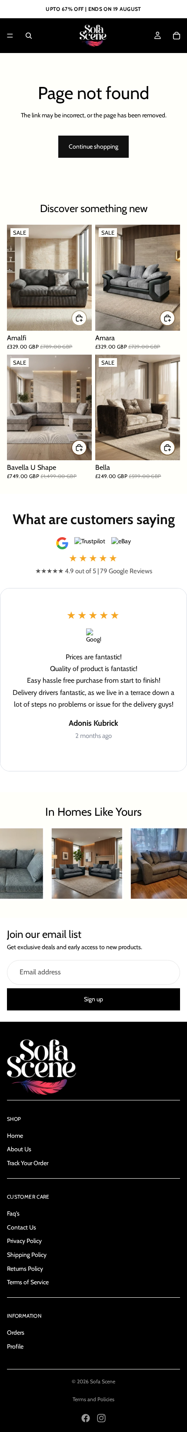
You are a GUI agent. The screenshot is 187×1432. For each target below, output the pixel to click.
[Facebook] (85, 1418)
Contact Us (21, 1227)
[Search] (28, 35)
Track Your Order (27, 1163)
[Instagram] (101, 1418)
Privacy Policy (24, 1241)
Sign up (93, 999)
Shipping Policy (27, 1255)
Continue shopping (93, 146)
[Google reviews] (62, 543)
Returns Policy (25, 1268)
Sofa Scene (102, 1381)
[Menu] (10, 36)
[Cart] (176, 35)
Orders (15, 1332)
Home (15, 1136)
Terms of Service (28, 1282)
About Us (19, 1149)
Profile (15, 1346)
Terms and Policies (93, 1399)
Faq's (13, 1213)
